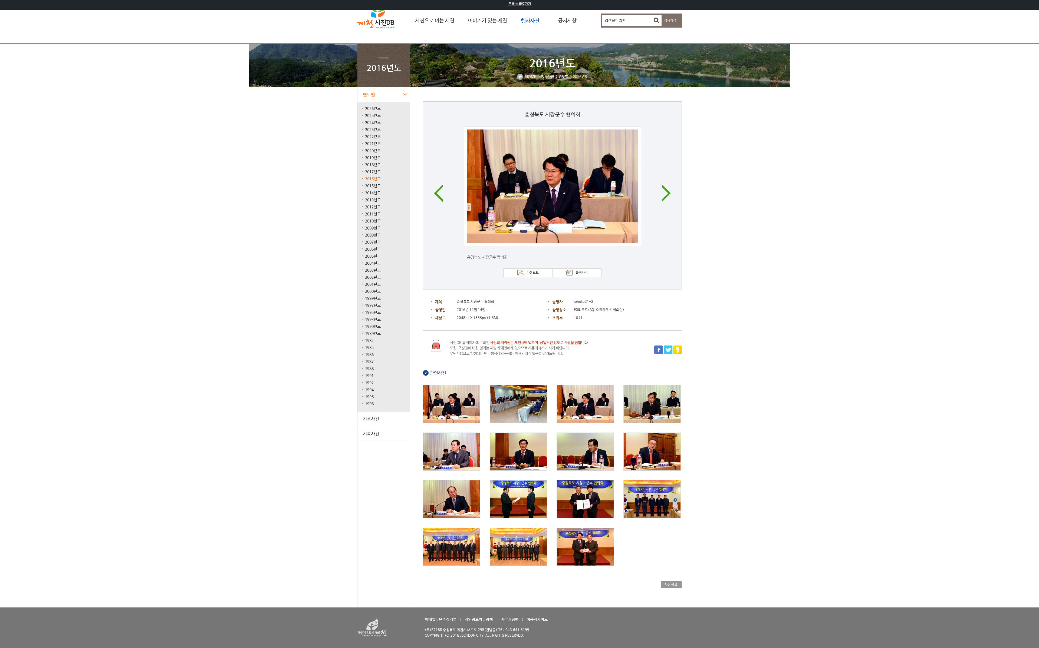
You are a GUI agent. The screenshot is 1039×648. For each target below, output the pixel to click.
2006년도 (373, 249)
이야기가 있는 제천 (487, 21)
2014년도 (373, 193)
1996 (369, 396)
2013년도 (373, 200)
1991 (369, 375)
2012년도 (373, 207)
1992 (369, 382)
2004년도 (373, 263)
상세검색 (670, 20)
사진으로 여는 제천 (434, 21)
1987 (369, 361)
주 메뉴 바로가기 (519, 4)
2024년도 (373, 122)
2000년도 (373, 291)
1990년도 (373, 326)
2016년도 (373, 179)
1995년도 (373, 312)
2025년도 (373, 115)
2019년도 (373, 157)
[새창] (658, 353)
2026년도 (373, 108)
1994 (369, 389)
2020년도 (373, 150)
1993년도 (373, 319)
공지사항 (567, 21)
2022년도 (373, 136)
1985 (369, 347)
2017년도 (373, 172)
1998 (369, 403)
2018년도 (373, 164)
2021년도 (373, 143)
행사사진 (530, 21)
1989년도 (373, 333)
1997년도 (373, 305)
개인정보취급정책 (479, 619)
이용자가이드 (537, 619)
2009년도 (373, 228)
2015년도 (373, 186)
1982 (369, 340)
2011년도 (373, 214)
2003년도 (373, 270)
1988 (369, 368)
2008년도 (373, 235)
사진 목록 (671, 584)
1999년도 (373, 298)
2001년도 (373, 284)
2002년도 (373, 277)
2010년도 (373, 221)
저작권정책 (509, 619)
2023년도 (373, 129)
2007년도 (373, 242)
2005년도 (373, 256)
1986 (369, 354)
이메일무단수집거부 (440, 619)
